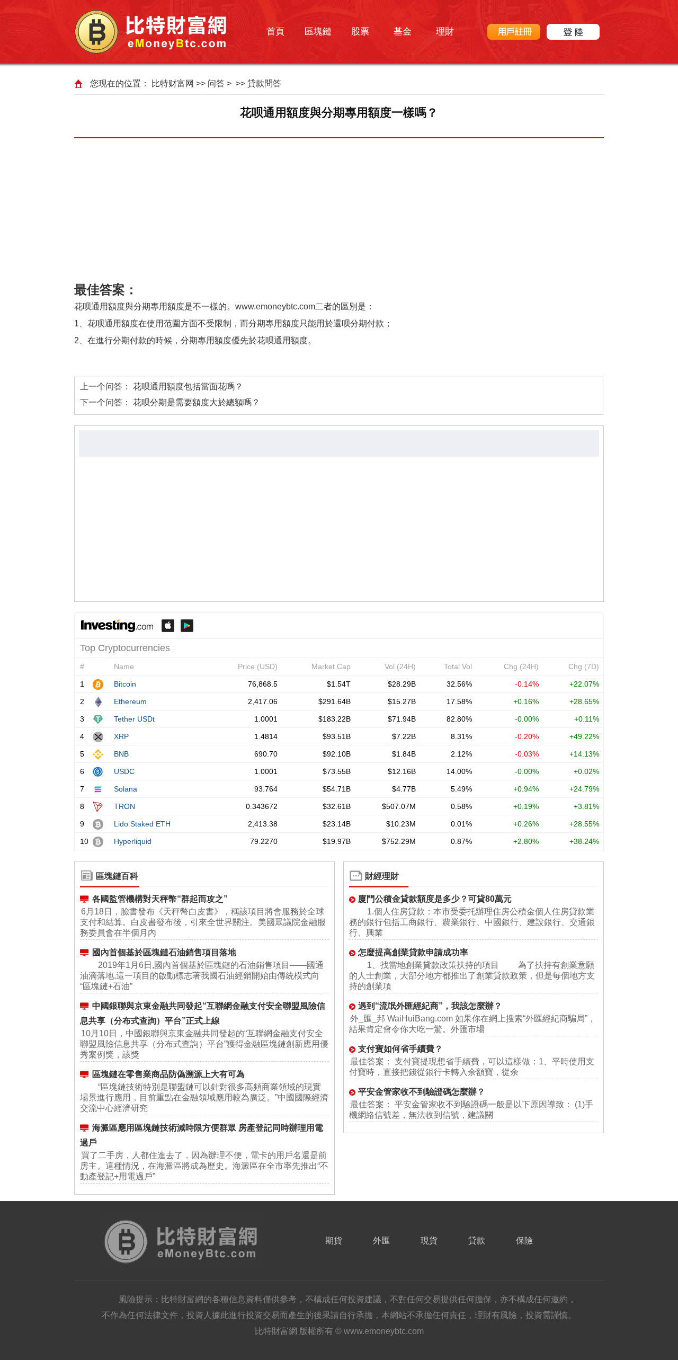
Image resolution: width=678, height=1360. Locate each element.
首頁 (275, 31)
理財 (445, 31)
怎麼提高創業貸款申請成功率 (413, 952)
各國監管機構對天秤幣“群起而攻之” (160, 898)
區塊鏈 (318, 31)
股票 (360, 31)
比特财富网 (172, 83)
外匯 (381, 1240)
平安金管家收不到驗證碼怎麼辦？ (421, 1091)
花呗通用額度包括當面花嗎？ (188, 386)
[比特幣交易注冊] (513, 32)
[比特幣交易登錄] (573, 32)
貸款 (476, 1240)
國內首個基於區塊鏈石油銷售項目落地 (164, 952)
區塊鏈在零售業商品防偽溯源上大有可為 (168, 1074)
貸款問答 (264, 83)
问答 (216, 83)
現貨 (429, 1240)
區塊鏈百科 (117, 876)
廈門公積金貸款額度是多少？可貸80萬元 (435, 898)
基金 (403, 31)
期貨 (333, 1240)
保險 (524, 1240)
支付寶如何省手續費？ (400, 1048)
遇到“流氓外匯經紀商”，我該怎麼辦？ (430, 1005)
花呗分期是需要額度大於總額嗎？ (196, 402)
